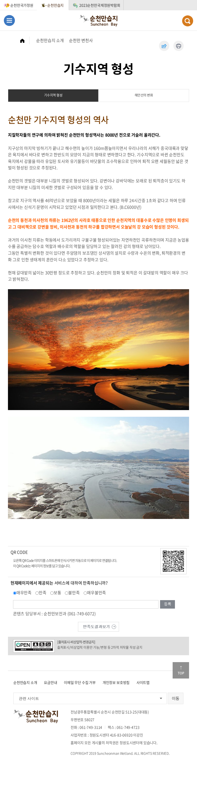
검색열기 (187, 20)
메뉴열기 (9, 20)
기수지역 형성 (53, 94)
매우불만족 (96, 592)
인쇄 (178, 46)
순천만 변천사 (81, 40)
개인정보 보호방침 (116, 682)
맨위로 (181, 670)
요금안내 (50, 682)
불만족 (74, 592)
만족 (42, 592)
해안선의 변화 (144, 94)
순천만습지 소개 (50, 40)
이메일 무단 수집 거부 (80, 682)
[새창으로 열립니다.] (98, 626)
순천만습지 (55, 5)
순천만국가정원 (21, 5)
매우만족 (24, 592)
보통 (57, 592)
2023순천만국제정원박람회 (99, 5)
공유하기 (164, 46)
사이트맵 (143, 682)
